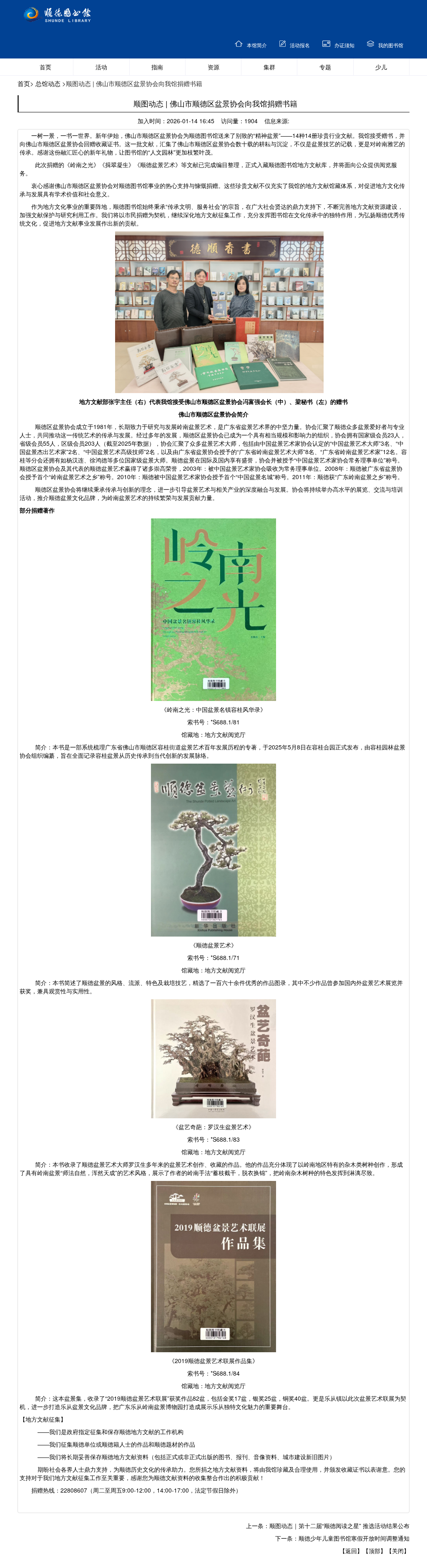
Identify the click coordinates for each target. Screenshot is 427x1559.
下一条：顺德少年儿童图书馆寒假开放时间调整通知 (342, 1538)
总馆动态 (47, 83)
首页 (24, 83)
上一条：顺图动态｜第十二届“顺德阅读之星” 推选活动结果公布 (327, 1525)
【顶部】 (374, 1550)
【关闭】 (397, 1550)
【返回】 (351, 1550)
